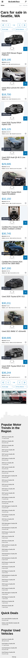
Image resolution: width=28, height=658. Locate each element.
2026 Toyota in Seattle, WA (8, 468)
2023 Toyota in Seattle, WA (8, 494)
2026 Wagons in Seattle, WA (8, 597)
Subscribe (25, 5)
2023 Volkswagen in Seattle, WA (9, 507)
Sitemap (14, 656)
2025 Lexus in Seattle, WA (8, 485)
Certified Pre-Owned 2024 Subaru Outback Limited (12, 228)
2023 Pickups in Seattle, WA (8, 563)
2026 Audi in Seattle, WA (7, 606)
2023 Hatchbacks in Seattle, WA (9, 528)
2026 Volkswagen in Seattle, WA (9, 593)
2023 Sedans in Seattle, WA (8, 515)
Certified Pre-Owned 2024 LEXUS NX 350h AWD (12, 262)
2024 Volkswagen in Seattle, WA (9, 524)
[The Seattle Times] (14, 2)
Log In (20, 5)
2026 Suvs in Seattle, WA (8, 463)
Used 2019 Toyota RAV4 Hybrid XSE (11, 123)
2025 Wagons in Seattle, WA (8, 571)
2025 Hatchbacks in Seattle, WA (9, 558)
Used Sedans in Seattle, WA (8, 644)
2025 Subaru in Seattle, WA (8, 489)
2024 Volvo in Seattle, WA (8, 541)
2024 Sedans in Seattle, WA (8, 459)
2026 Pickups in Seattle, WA (8, 580)
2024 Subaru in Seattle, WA (8, 511)
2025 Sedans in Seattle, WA (8, 498)
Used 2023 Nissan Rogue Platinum (12, 54)
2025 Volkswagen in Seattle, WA (9, 476)
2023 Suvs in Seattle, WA (8, 446)
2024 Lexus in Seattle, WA (8, 472)
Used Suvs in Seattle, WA (8, 640)
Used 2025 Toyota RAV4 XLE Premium (13, 367)
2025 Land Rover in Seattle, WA (9, 545)
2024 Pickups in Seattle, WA (8, 532)
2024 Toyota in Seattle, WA (8, 450)
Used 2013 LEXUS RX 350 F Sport (13, 89)
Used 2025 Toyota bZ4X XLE (13, 296)
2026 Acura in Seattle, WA (8, 602)
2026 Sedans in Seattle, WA (8, 550)
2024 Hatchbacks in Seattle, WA (9, 554)
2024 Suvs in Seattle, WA (8, 442)
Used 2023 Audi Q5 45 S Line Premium (13, 158)
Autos (2, 5)
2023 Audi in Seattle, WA (7, 502)
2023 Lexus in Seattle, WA (8, 481)
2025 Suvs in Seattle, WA (8, 437)
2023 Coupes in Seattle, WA (8, 589)
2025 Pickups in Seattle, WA (8, 567)
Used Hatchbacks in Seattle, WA (9, 648)
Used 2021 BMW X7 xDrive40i (14, 331)
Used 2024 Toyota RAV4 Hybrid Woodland (11, 193)
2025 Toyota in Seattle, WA (8, 455)
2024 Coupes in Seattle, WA (8, 584)
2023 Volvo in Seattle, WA (8, 520)
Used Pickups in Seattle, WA (8, 653)
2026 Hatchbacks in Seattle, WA (9, 576)
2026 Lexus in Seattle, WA (8, 537)
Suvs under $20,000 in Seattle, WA (10, 619)
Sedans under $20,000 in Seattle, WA (10, 623)
